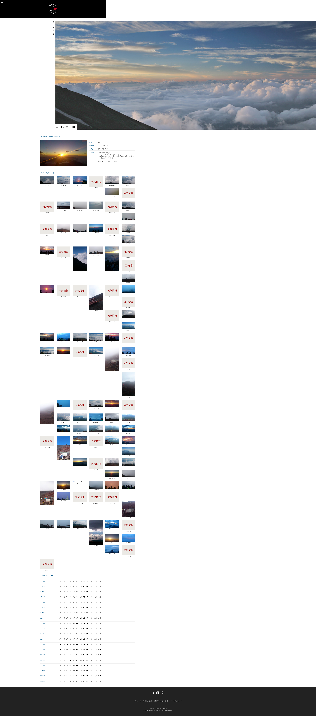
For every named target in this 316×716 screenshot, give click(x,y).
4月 (71, 634)
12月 (99, 650)
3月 (67, 644)
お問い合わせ (137, 701)
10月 (91, 655)
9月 (87, 586)
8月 (84, 581)
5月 (74, 634)
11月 (95, 650)
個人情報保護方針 (147, 701)
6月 (77, 623)
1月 (60, 644)
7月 (81, 581)
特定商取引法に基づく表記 (161, 701)
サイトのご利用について (176, 701)
